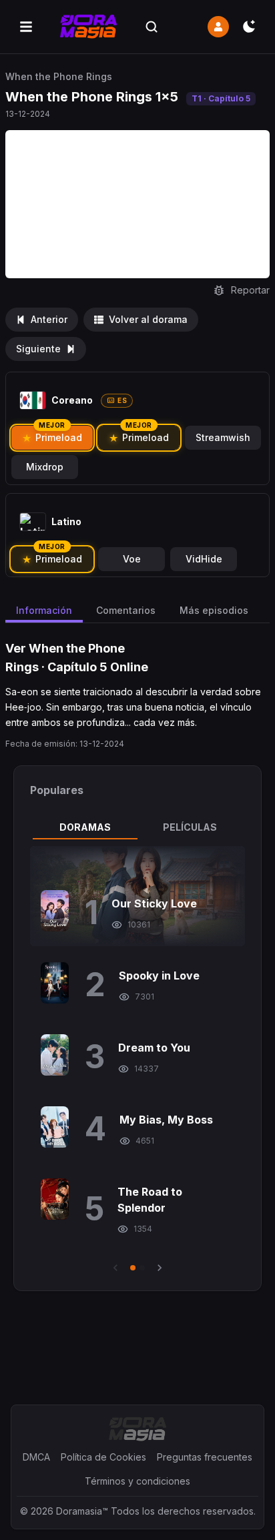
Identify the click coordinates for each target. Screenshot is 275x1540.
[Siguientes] (159, 1267)
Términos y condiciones (137, 1481)
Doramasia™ (82, 1511)
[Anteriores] (115, 1267)
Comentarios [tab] (126, 610)
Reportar (250, 290)
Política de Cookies (103, 1457)
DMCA (36, 1457)
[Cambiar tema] (249, 27)
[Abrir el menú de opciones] (26, 27)
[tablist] (137, 827)
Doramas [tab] (85, 827)
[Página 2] (142, 1267)
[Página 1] (132, 1267)
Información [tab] (44, 610)
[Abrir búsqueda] (152, 27)
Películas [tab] (190, 827)
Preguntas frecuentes (204, 1457)
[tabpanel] (137, 1060)
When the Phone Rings (58, 76)
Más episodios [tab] (214, 610)
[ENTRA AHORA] (218, 26)
